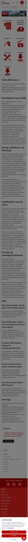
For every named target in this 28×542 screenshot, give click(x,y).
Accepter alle (14, 532)
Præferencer (14, 539)
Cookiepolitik (11, 528)
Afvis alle (14, 535)
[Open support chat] (24, 538)
